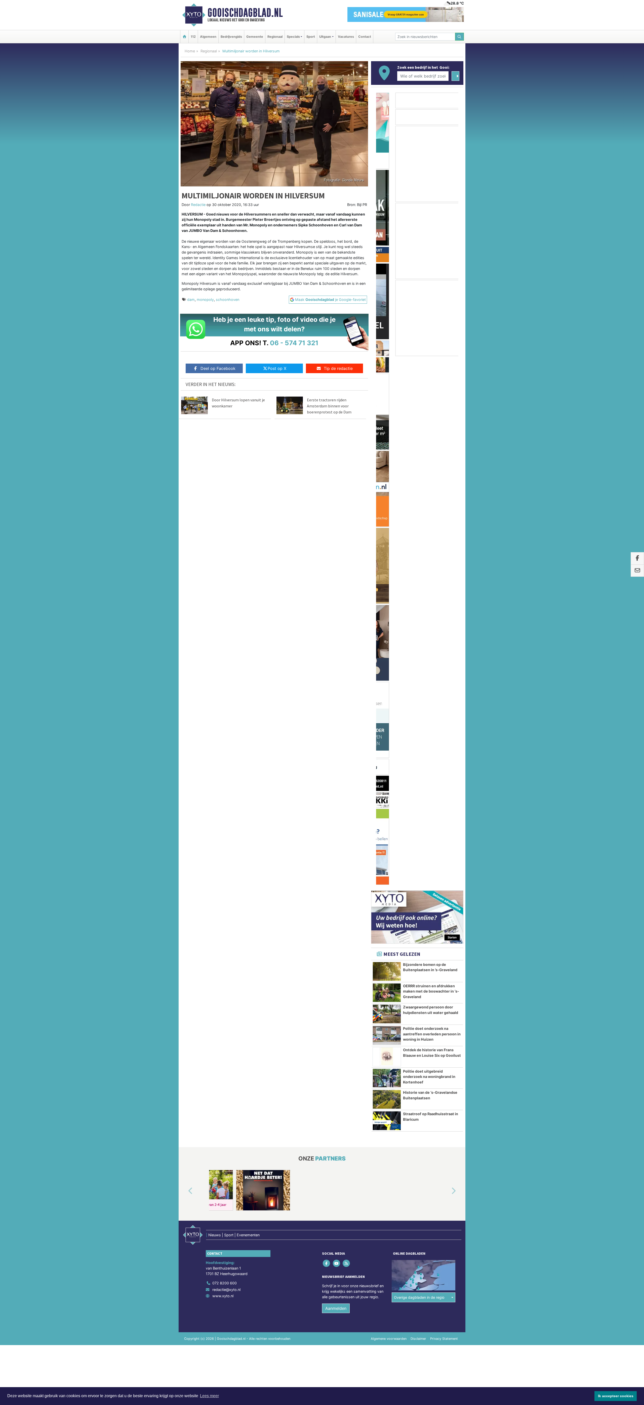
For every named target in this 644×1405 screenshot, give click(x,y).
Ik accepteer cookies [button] (615, 1396)
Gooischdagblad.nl (245, 12)
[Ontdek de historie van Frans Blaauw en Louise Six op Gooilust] (387, 528)
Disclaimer (418, 810)
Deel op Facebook (217, 368)
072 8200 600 (224, 754)
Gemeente (254, 37)
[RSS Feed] (346, 734)
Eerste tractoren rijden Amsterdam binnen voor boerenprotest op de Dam (329, 405)
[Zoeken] (459, 37)
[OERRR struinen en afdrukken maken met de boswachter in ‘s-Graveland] (387, 464)
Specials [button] (293, 37)
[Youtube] (337, 734)
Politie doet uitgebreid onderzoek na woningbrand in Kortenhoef (429, 547)
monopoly (205, 299)
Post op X (277, 368)
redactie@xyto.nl (226, 761)
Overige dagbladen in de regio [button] (419, 768)
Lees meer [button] (209, 1396)
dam (191, 299)
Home (190, 51)
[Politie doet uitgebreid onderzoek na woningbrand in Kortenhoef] (387, 549)
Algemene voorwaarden (389, 810)
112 (193, 37)
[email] (637, 571)
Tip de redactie (338, 368)
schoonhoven (227, 299)
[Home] (184, 36)
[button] (185, 662)
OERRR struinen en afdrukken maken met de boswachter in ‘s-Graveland (431, 462)
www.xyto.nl (222, 767)
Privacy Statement (444, 810)
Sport (310, 37)
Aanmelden (335, 779)
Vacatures (346, 37)
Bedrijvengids (231, 37)
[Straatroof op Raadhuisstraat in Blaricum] (387, 592)
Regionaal (275, 37)
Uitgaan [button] (325, 37)
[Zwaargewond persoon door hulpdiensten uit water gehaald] (387, 485)
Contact (364, 37)
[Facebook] (327, 734)
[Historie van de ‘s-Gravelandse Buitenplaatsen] (387, 570)
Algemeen (208, 37)
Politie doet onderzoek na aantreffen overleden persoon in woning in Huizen (432, 505)
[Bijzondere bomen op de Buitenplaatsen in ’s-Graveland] (387, 442)
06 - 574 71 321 (294, 343)
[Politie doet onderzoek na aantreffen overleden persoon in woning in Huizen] (387, 506)
